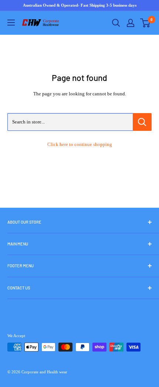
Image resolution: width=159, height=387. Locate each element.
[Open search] (116, 23)
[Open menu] (11, 23)
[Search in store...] (142, 122)
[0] (145, 22)
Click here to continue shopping (79, 144)
